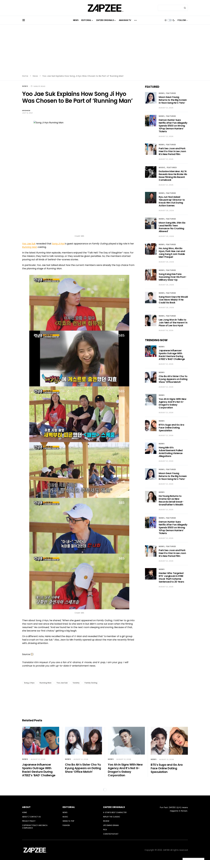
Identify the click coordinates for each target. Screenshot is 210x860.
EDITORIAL (69, 807)
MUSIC (162, 167)
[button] (23, 20)
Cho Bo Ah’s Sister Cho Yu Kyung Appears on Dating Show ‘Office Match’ (173, 379)
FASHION (66, 825)
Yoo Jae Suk (28, 243)
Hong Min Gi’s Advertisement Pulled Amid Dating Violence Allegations (171, 452)
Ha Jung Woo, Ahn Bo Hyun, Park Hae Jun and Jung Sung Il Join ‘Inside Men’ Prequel (172, 253)
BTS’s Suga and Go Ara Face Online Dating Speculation (171, 427)
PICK (105, 829)
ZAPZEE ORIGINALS (114, 807)
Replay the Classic (111, 816)
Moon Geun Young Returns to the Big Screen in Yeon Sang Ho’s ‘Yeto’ (173, 99)
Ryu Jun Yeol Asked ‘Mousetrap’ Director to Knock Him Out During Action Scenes (172, 201)
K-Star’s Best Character (115, 812)
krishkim (26, 110)
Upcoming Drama (111, 825)
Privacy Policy (28, 821)
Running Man (45, 683)
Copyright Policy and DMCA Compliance (34, 826)
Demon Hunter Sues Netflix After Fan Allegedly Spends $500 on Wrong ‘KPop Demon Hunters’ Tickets (173, 125)
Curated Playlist (110, 834)
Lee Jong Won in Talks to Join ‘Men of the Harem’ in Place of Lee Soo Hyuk (173, 322)
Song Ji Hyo (58, 243)
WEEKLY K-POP (68, 821)
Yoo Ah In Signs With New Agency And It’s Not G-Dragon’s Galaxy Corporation (172, 403)
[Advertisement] (105, 51)
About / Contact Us (31, 816)
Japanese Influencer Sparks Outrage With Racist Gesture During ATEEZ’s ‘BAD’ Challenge (172, 355)
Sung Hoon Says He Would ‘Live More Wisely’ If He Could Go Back (173, 299)
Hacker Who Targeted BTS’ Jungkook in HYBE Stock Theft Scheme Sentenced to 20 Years (171, 577)
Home (25, 76)
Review (106, 821)
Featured (171, 93)
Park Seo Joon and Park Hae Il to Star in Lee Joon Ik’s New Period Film (172, 151)
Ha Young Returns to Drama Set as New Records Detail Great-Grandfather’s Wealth (171, 500)
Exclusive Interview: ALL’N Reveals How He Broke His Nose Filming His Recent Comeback (173, 176)
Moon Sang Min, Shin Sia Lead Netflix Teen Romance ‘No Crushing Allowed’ (172, 227)
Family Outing (91, 683)
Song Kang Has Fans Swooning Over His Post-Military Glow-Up (172, 276)
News (35, 76)
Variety (76, 683)
